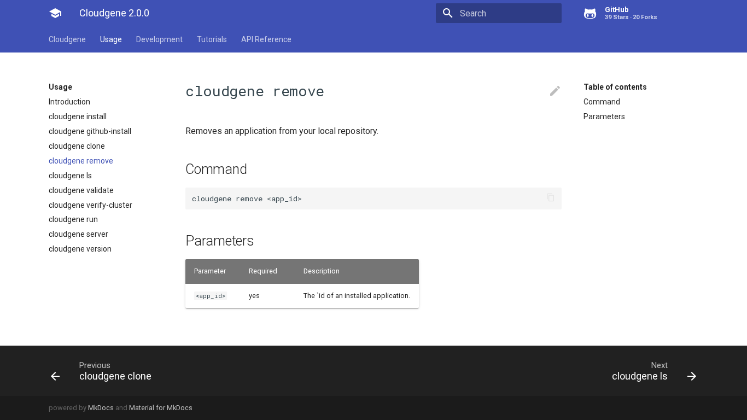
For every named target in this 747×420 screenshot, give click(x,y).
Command (601, 101)
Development (159, 39)
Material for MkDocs (160, 408)
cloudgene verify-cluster (90, 205)
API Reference (266, 39)
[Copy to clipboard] (550, 198)
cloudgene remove (81, 160)
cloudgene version (80, 248)
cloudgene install (78, 116)
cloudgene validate (81, 190)
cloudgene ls (70, 175)
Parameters (604, 116)
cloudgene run (73, 219)
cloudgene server (78, 234)
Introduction (69, 101)
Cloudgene (67, 39)
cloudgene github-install (90, 131)
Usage (111, 39)
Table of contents (615, 87)
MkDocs (101, 408)
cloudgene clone (77, 146)
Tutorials (212, 39)
